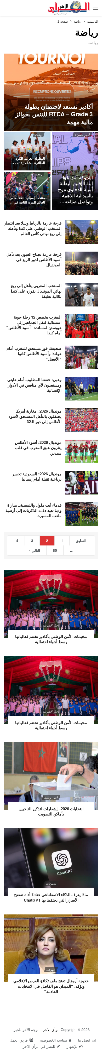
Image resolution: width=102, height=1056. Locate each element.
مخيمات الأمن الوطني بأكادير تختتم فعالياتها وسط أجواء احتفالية (51, 638)
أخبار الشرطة (51, 625)
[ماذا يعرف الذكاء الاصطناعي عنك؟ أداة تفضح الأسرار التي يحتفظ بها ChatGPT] (51, 862)
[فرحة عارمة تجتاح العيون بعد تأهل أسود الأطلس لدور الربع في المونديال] (81, 263)
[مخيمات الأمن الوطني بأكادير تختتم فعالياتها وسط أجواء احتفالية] (51, 603)
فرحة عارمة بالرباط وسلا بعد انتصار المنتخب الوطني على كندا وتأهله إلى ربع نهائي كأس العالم (32, 228)
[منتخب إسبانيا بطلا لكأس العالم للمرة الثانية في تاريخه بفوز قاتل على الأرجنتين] (27, 191)
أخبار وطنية (51, 797)
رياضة (38, 135)
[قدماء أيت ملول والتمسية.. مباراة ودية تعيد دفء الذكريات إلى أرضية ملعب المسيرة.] (81, 514)
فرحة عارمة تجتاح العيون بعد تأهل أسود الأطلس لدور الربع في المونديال (34, 259)
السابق (81, 540)
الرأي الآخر (51, 1029)
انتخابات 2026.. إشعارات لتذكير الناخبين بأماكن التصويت (51, 811)
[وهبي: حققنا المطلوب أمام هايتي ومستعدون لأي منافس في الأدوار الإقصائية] (81, 388)
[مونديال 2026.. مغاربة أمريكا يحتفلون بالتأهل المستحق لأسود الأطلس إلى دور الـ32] (81, 420)
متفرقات (50, 883)
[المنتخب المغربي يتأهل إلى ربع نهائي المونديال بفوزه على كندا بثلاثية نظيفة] (81, 294)
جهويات (51, 969)
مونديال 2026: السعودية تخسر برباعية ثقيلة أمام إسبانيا (36, 476)
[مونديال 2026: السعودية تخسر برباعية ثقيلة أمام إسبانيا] (81, 483)
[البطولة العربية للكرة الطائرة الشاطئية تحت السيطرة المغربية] (27, 151)
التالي (36, 550)
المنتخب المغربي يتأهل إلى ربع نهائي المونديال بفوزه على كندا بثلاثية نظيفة (36, 291)
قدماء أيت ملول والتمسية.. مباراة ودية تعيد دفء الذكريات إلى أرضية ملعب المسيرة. (33, 510)
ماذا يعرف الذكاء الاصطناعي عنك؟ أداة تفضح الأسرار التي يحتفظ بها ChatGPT (51, 897)
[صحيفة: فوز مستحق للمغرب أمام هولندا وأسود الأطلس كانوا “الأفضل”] (81, 357)
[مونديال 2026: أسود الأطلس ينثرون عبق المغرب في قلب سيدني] (81, 451)
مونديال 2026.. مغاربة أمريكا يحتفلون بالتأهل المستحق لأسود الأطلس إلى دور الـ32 (35, 416)
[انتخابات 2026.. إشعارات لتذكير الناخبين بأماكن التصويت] (51, 776)
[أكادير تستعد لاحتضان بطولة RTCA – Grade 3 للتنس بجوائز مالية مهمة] (51, 92)
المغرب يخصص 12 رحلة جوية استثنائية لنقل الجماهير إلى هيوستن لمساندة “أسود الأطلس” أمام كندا (33, 325)
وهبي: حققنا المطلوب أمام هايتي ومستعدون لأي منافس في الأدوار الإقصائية (34, 385)
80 (55, 550)
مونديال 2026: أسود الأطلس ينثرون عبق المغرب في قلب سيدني (38, 447)
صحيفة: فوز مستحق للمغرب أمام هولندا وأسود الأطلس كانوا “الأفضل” (34, 353)
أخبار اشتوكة (82, 135)
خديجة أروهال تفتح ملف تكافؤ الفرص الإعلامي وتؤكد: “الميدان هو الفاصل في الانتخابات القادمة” (51, 986)
